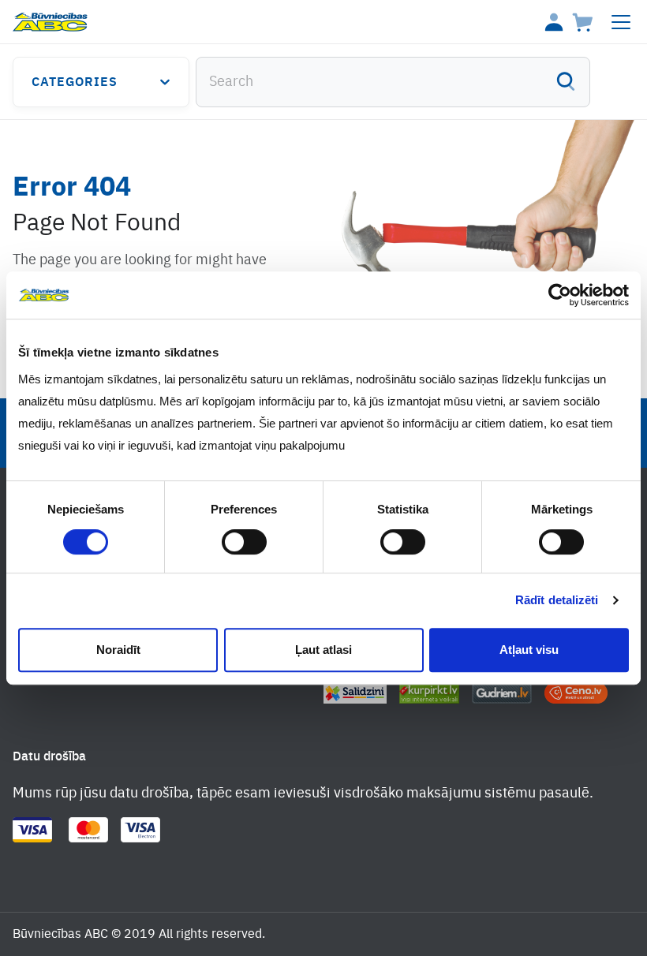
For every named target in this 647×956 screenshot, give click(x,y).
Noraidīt (118, 649)
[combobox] (393, 82)
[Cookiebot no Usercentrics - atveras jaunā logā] (560, 295)
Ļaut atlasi (323, 649)
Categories (75, 83)
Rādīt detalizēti (557, 600)
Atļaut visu (529, 649)
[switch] (244, 542)
